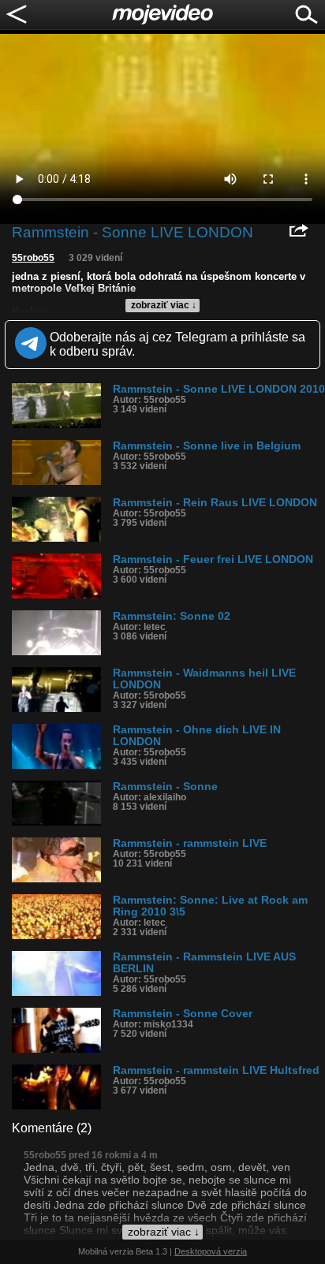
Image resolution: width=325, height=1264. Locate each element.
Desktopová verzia (210, 1251)
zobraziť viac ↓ (163, 305)
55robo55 (33, 258)
